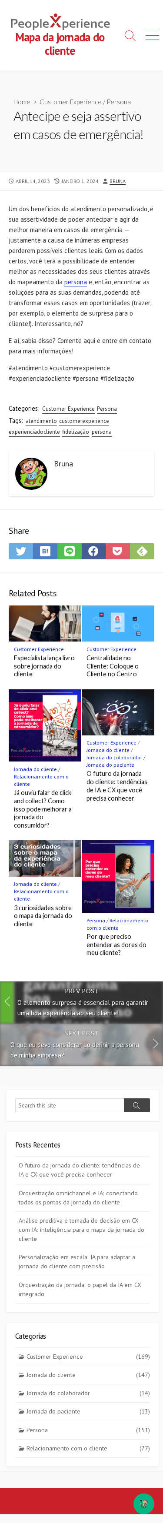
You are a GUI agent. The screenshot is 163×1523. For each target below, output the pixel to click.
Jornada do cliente (35, 769)
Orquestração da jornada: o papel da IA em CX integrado (80, 1289)
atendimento (41, 421)
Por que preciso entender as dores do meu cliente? (116, 945)
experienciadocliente (34, 432)
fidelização (75, 432)
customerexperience (84, 421)
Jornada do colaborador (114, 757)
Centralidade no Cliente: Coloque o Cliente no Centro (112, 666)
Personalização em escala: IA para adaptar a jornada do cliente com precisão (77, 1261)
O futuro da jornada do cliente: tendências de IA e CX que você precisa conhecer (116, 785)
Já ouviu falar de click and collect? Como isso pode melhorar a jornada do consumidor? (43, 809)
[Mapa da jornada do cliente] (60, 21)
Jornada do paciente (110, 765)
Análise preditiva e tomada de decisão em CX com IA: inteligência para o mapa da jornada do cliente (81, 1230)
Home (21, 102)
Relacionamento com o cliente (88, 1448)
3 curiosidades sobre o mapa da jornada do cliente (43, 916)
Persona (118, 102)
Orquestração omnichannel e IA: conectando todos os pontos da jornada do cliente (78, 1197)
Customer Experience (71, 102)
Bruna (118, 181)
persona (75, 282)
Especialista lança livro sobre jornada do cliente (44, 666)
